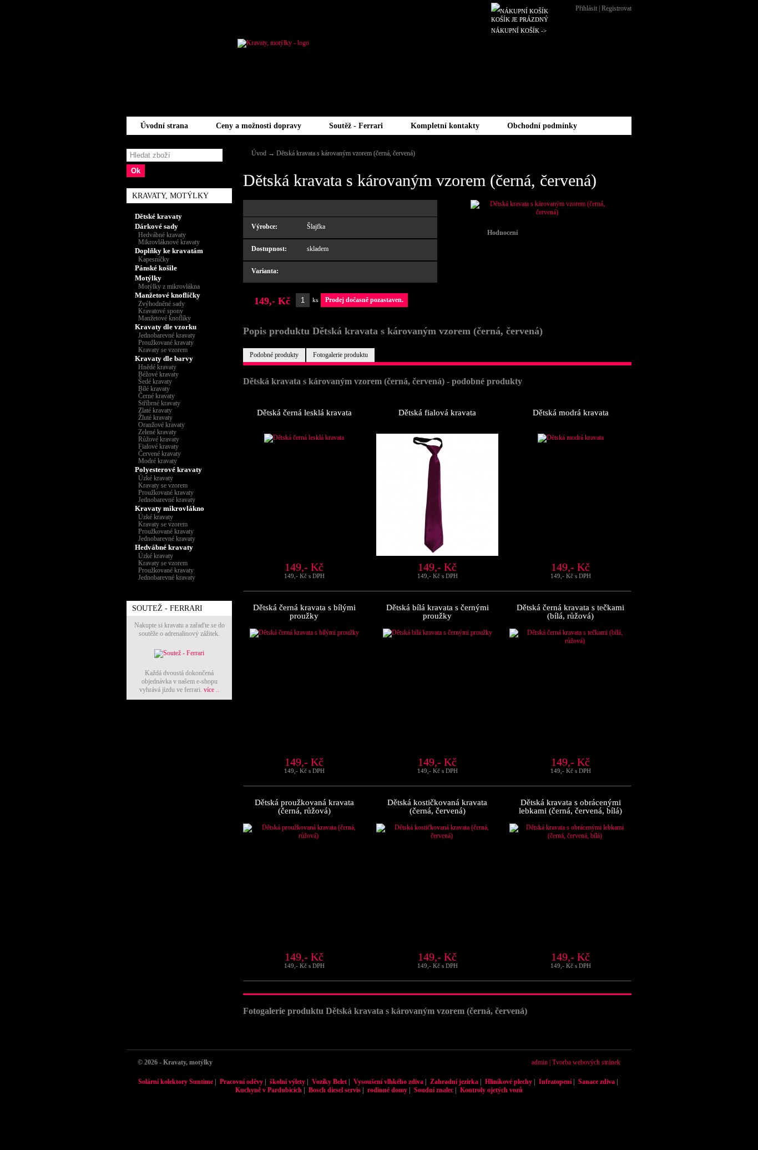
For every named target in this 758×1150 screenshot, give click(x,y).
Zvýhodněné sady (160, 304)
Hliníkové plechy (508, 1082)
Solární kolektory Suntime (175, 1082)
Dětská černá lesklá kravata (304, 412)
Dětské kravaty (158, 216)
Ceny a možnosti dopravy (258, 126)
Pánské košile (156, 268)
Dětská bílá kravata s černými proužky (437, 611)
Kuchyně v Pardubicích (268, 1090)
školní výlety (287, 1082)
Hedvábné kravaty (160, 235)
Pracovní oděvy (241, 1082)
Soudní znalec (433, 1090)
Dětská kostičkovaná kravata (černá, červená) (437, 806)
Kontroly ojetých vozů (491, 1090)
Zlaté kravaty (153, 410)
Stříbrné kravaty (157, 403)
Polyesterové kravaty (168, 469)
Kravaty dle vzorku (165, 327)
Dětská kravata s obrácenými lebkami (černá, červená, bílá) (570, 806)
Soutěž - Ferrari (356, 126)
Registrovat (616, 8)
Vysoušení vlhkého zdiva (388, 1082)
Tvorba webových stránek (586, 1062)
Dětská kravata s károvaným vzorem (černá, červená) (345, 153)
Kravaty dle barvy (164, 358)
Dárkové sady (156, 226)
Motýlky (148, 278)
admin (540, 1062)
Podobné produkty (274, 355)
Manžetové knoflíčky (167, 295)
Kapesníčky (152, 259)
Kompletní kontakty (445, 126)
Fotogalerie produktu (340, 355)
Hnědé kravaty (155, 367)
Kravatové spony (159, 311)
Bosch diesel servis (335, 1090)
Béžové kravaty (157, 374)
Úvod (258, 153)
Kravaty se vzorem (161, 350)
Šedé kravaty (153, 381)
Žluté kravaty (154, 417)
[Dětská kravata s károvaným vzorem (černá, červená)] (543, 212)
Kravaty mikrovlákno (169, 508)
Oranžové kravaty (160, 425)
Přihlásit (586, 8)
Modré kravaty (156, 461)
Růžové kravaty (157, 439)
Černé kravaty (155, 396)
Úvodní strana (164, 126)
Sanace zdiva (596, 1082)
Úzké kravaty (154, 478)
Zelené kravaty (155, 432)
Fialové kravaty (157, 446)
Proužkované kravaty (164, 342)
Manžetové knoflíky (163, 318)
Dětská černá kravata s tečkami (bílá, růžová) (570, 611)
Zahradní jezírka (454, 1082)
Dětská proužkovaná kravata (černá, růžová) (304, 806)
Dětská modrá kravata (571, 412)
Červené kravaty (158, 454)
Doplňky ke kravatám (169, 251)
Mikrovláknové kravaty (167, 242)
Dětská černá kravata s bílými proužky (304, 611)
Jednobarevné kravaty (165, 335)
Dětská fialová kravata (437, 412)
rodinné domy (387, 1090)
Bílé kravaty (152, 389)
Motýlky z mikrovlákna (167, 286)
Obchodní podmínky (542, 126)
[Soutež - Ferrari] (179, 653)
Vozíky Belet (329, 1082)
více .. (211, 690)
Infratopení (555, 1082)
